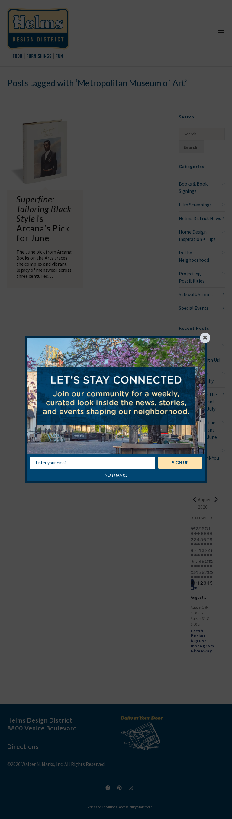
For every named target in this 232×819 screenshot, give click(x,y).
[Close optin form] (205, 338)
